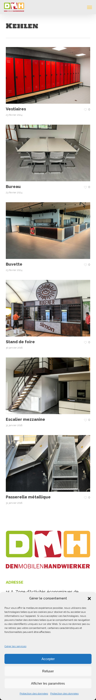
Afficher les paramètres (48, 683)
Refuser (48, 671)
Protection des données (34, 693)
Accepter (48, 659)
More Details (49, 72)
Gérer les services (15, 646)
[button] (89, 598)
